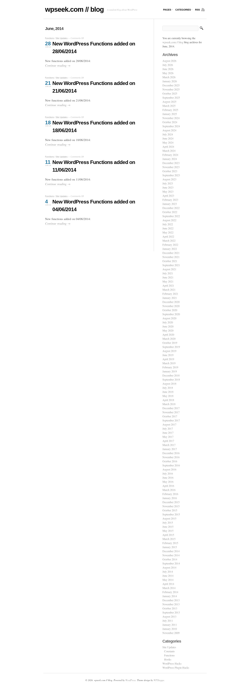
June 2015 (167, 526)
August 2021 (169, 269)
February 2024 (170, 154)
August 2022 (169, 220)
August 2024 (169, 130)
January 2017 (169, 449)
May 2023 (167, 191)
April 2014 (168, 584)
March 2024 (169, 150)
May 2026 (167, 73)
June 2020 (167, 326)
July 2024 (167, 134)
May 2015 (167, 530)
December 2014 (171, 551)
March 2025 (169, 105)
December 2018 (171, 375)
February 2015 (170, 543)
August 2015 (169, 518)
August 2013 (169, 616)
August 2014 (169, 567)
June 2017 (167, 432)
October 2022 (169, 212)
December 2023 (171, 163)
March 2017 (169, 445)
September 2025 (171, 97)
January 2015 (169, 547)
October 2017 (169, 416)
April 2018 (168, 400)
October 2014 (169, 559)
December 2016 (171, 453)
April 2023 (168, 195)
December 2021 (171, 253)
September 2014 (171, 563)
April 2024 (168, 146)
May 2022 (167, 232)
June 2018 (167, 391)
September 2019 (171, 347)
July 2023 (167, 183)
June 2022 (167, 228)
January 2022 (169, 248)
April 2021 (168, 285)
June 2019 (167, 355)
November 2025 (171, 89)
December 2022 (171, 208)
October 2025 (169, 93)
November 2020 (171, 306)
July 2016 (167, 473)
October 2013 (169, 608)
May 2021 (167, 281)
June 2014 (167, 575)
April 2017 (168, 441)
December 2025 (171, 85)
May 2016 (167, 481)
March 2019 (169, 363)
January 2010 (169, 628)
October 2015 (169, 510)
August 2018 (169, 383)
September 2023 (171, 175)
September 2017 (171, 420)
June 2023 (167, 187)
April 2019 (168, 359)
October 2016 (169, 461)
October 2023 (169, 171)
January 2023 (169, 204)
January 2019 (169, 371)
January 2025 (169, 114)
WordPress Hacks (171, 663)
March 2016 (169, 490)
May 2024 (167, 142)
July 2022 (167, 224)
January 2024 (169, 159)
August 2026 (169, 60)
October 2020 (169, 310)
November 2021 (171, 257)
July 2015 (167, 522)
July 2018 (167, 387)
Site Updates (62, 38)
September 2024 (171, 126)
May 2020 (167, 330)
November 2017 (171, 412)
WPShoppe (159, 680)
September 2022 (171, 216)
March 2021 (169, 289)
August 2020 (169, 318)
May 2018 (167, 396)
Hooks (167, 659)
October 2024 (169, 122)
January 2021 (169, 297)
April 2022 (168, 236)
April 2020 (168, 334)
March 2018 (169, 404)
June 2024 (167, 138)
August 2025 (169, 101)
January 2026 (169, 81)
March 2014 (169, 588)
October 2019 (169, 342)
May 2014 (167, 579)
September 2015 (171, 514)
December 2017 (171, 408)
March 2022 (169, 240)
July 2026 (167, 65)
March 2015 (169, 539)
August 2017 (169, 424)
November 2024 (171, 118)
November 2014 (171, 555)
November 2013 (171, 604)
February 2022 (170, 244)
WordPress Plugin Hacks (175, 667)
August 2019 (169, 351)
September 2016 (171, 465)
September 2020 (171, 314)
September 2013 (171, 612)
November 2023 (171, 167)
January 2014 (169, 596)
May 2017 (167, 436)
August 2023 (169, 179)
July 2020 (167, 322)
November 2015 (171, 506)
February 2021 (170, 293)
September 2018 (171, 379)
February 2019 (170, 367)
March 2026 (169, 77)
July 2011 (167, 620)
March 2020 (169, 338)
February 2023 (170, 199)
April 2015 (168, 534)
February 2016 (170, 494)
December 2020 (171, 302)
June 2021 (167, 277)
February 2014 (170, 592)
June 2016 (167, 477)
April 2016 (168, 485)
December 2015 (171, 502)
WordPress (130, 680)
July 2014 (167, 571)
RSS (197, 9)
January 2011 (169, 624)
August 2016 (169, 469)
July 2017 (167, 428)
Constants (169, 651)
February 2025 (170, 110)
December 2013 (171, 600)
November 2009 (171, 633)
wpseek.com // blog (74, 9)
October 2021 (169, 261)
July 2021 (167, 273)
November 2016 (171, 457)
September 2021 (171, 265)
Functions (49, 38)
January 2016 (169, 498)
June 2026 (167, 69)
